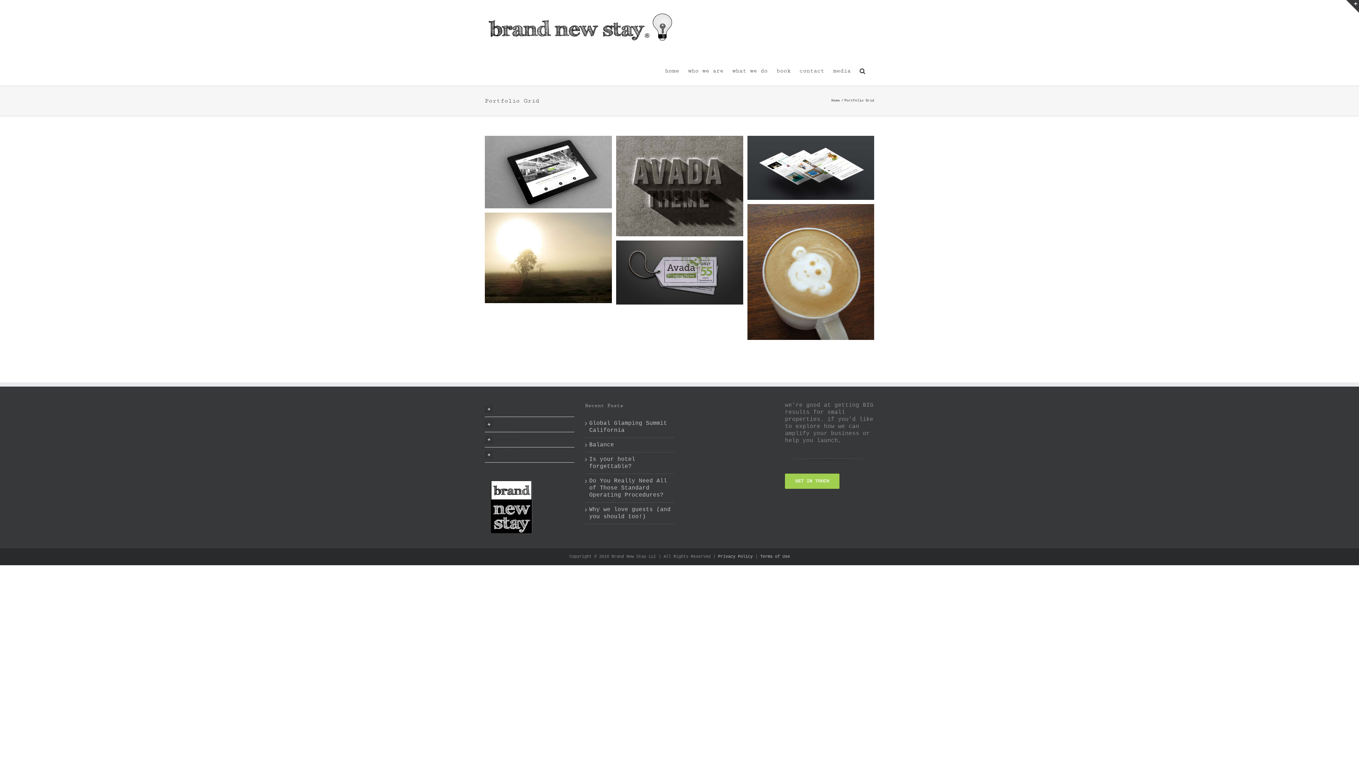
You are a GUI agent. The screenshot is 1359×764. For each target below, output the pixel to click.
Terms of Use (775, 556)
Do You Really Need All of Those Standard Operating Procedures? (628, 488)
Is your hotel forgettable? (612, 463)
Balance (601, 445)
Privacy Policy (735, 556)
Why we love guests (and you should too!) (630, 513)
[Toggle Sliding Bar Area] (1352, 6)
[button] (862, 70)
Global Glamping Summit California (628, 427)
